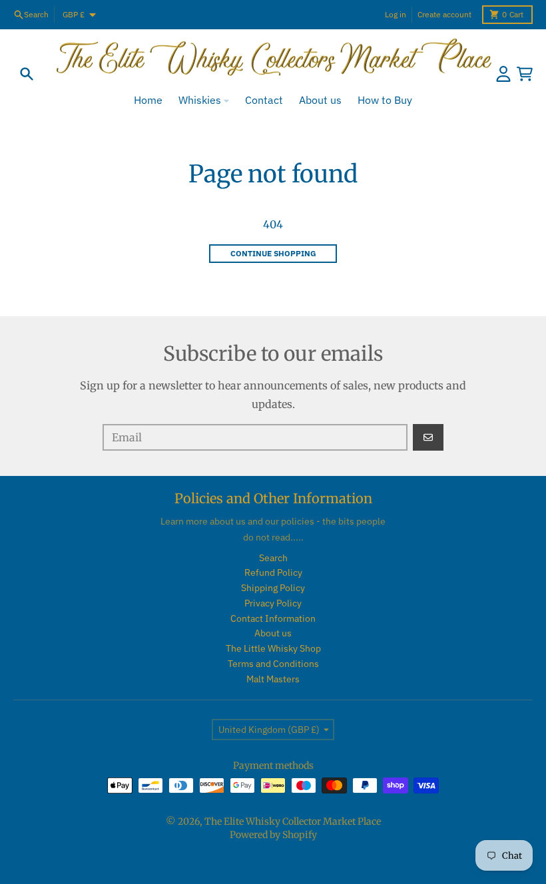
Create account (444, 14)
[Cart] (525, 74)
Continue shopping (273, 253)
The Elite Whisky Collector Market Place (292, 821)
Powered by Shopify (273, 835)
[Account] (503, 74)
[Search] (27, 74)
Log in (395, 14)
